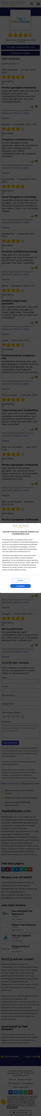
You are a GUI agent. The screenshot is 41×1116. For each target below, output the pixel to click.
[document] (20, 558)
